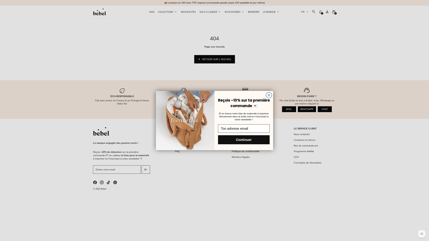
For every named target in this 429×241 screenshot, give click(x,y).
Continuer (244, 140)
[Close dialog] (269, 95)
